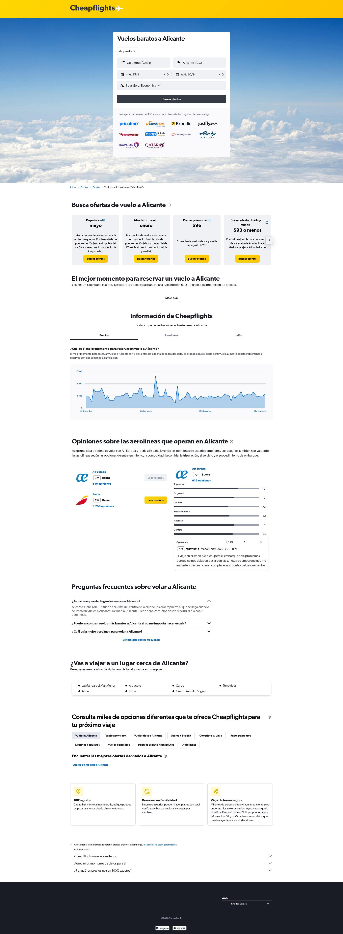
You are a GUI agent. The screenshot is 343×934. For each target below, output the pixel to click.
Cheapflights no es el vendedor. (95, 856)
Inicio (73, 187)
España (96, 187)
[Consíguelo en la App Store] (180, 928)
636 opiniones (101, 483)
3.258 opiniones (103, 506)
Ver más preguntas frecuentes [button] (141, 639)
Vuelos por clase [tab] (115, 735)
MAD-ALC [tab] (171, 297)
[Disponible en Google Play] (162, 928)
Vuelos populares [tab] (119, 744)
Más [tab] (239, 335)
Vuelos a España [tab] (181, 735)
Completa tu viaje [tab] (210, 735)
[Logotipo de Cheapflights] (92, 8)
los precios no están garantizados (160, 844)
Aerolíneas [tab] (171, 335)
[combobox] (127, 51)
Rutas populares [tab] (240, 735)
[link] (95, 259)
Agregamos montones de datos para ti (100, 863)
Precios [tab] (104, 335)
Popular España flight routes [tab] (156, 744)
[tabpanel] (171, 387)
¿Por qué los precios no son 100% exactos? (103, 870)
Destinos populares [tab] (87, 744)
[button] (141, 74)
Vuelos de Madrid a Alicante (90, 764)
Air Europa (99, 471)
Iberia (96, 494)
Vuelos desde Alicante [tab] (148, 735)
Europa (84, 187)
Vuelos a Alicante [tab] (86, 735)
